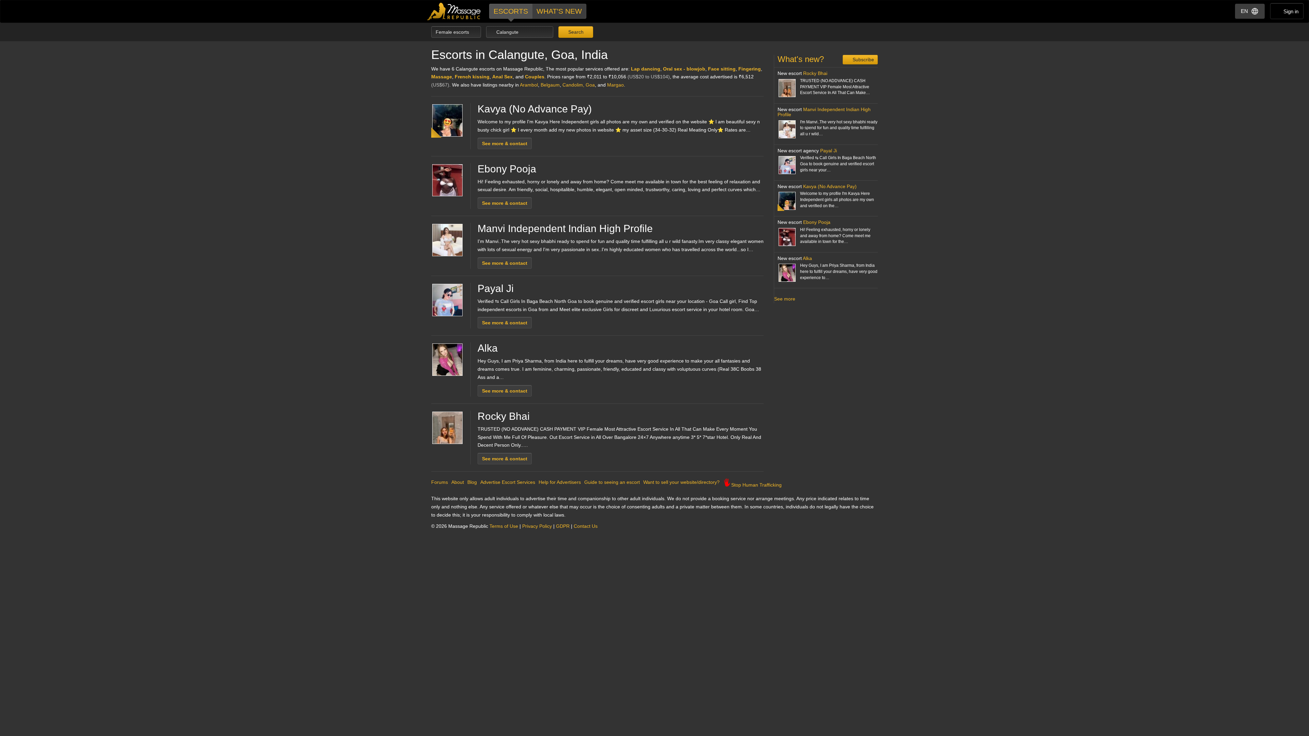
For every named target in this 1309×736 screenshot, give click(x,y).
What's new (559, 11)
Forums (439, 482)
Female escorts (453, 32)
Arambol (529, 85)
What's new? (801, 59)
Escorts (511, 11)
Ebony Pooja (507, 168)
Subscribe (862, 59)
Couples (534, 76)
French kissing (472, 76)
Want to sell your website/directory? (681, 482)
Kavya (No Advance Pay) (535, 108)
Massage (441, 76)
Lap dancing (645, 69)
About (457, 482)
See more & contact (504, 143)
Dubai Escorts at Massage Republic (454, 11)
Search (575, 32)
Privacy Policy (537, 526)
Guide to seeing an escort (612, 482)
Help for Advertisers (560, 482)
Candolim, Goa (578, 85)
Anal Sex (502, 76)
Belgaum (550, 85)
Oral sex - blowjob (684, 69)
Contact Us (586, 526)
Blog (472, 482)
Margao (615, 85)
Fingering (749, 69)
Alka (488, 348)
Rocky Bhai (504, 416)
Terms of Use (504, 526)
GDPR (563, 526)
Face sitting (722, 69)
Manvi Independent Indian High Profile (565, 228)
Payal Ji (496, 288)
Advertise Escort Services (507, 482)
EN (1244, 11)
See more (784, 299)
